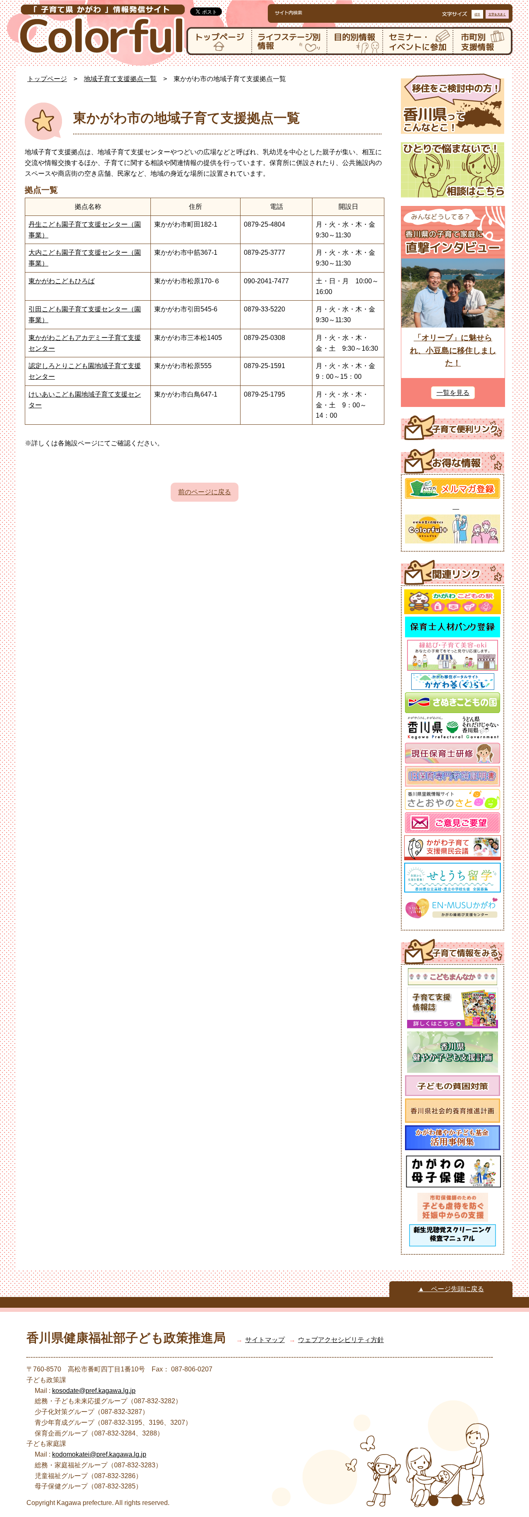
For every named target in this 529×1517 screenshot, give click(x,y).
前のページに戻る (204, 491)
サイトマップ (265, 1339)
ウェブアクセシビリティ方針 (341, 1339)
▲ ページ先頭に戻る (451, 1288)
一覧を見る (452, 392)
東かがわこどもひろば (62, 281)
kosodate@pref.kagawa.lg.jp (94, 1390)
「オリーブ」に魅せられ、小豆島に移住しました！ (453, 350)
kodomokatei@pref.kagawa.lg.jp (99, 1454)
